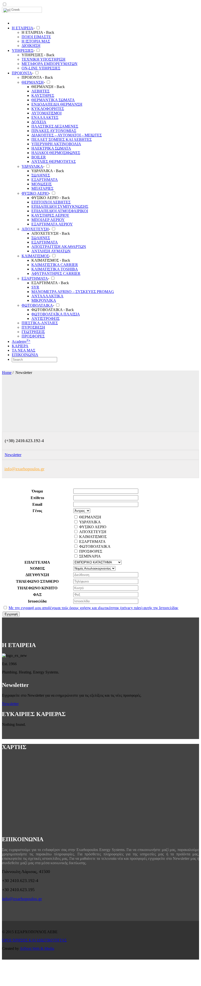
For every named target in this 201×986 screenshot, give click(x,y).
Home (7, 372)
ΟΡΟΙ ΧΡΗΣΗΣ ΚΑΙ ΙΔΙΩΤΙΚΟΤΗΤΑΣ (34, 940)
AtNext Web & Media (37, 948)
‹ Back (49, 32)
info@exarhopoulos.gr (24, 468)
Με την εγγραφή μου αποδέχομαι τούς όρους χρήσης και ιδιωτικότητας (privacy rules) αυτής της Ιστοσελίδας (93, 608)
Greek (15, 9)
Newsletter (13, 455)
